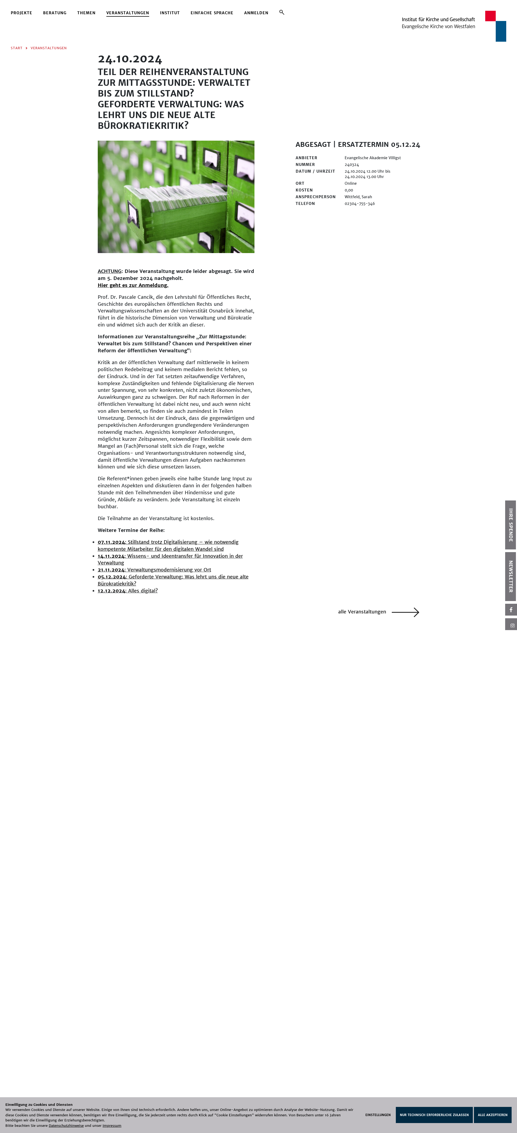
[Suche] (281, 12)
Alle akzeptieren (493, 1115)
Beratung (55, 12)
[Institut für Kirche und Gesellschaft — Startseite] (454, 26)
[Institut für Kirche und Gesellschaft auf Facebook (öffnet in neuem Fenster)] (511, 610)
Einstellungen (378, 1115)
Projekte (21, 12)
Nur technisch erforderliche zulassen (434, 1115)
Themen (86, 12)
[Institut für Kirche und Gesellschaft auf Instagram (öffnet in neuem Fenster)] (511, 624)
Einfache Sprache (212, 12)
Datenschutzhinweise (66, 1125)
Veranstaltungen (127, 12)
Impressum (112, 1125)
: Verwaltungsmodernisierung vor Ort (154, 570)
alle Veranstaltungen (363, 612)
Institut (170, 12)
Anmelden (256, 12)
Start (17, 48)
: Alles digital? (128, 591)
